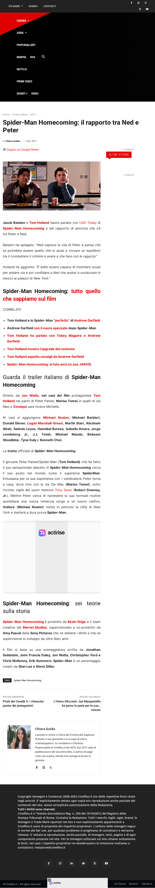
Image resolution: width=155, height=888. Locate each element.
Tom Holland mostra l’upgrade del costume (41, 349)
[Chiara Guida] (19, 747)
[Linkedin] (86, 151)
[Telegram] (96, 151)
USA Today (88, 223)
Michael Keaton (56, 417)
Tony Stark (63, 490)
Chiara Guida (13, 140)
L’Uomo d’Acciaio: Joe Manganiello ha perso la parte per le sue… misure (77, 706)
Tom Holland (39, 223)
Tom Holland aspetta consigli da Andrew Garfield (45, 357)
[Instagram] (138, 3)
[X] (140, 9)
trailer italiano (45, 377)
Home (6, 114)
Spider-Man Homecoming (23, 228)
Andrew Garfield (87, 320)
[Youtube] (147, 9)
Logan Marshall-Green (45, 423)
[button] (43, 57)
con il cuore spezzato (51, 328)
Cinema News (20, 114)
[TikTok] (145, 3)
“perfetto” (62, 320)
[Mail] (83, 863)
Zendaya (20, 407)
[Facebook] (131, 3)
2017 (33, 114)
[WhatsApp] (77, 151)
